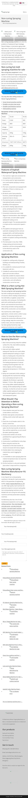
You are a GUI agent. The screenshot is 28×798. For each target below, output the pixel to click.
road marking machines (15, 510)
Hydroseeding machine (9, 108)
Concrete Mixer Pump (8, 738)
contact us (8, 515)
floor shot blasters (17, 504)
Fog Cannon (5, 740)
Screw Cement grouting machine (12, 102)
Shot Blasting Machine (8, 735)
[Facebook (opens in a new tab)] (12, 7)
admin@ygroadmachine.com (9, 88)
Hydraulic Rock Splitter (8, 733)
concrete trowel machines (14, 508)
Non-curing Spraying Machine (9, 23)
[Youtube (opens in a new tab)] (15, 7)
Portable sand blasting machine (12, 106)
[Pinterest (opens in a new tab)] (14, 7)
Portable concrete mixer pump (11, 104)
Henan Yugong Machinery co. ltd (15, 483)
